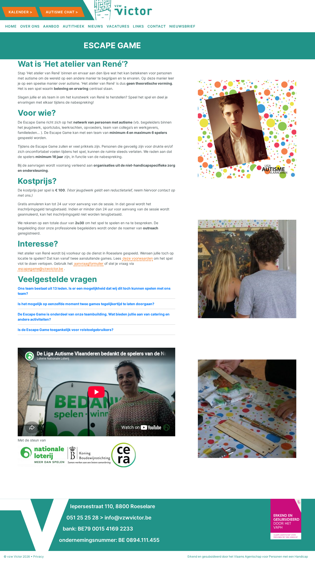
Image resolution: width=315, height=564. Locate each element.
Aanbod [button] (51, 26)
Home (11, 26)
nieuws (95, 26)
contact (156, 26)
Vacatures (118, 26)
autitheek (73, 26)
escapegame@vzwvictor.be (40, 268)
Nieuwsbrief (182, 26)
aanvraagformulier (88, 263)
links (138, 26)
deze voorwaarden (138, 258)
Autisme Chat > (62, 12)
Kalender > (20, 12)
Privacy (38, 556)
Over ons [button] (30, 26)
